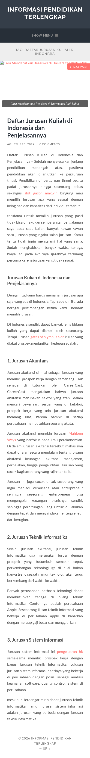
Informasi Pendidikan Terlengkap (45, 13)
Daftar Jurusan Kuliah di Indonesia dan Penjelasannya (39, 128)
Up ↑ (47, 748)
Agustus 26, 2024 (21, 144)
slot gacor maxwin (40, 193)
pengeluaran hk (70, 651)
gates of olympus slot (47, 336)
